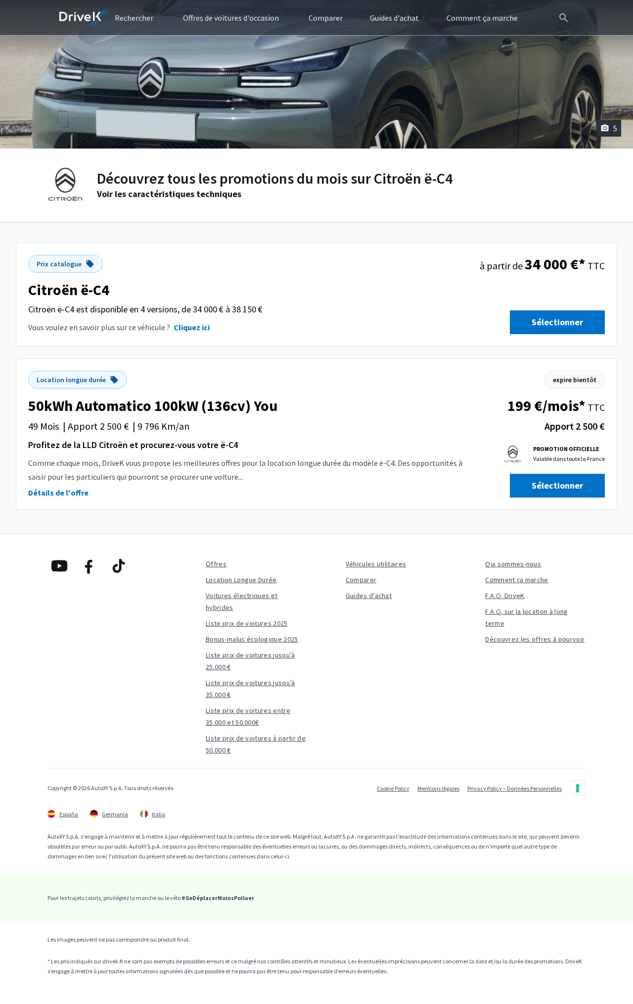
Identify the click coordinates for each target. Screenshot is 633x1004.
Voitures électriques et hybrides (241, 601)
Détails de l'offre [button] (58, 493)
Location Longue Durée (241, 579)
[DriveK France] (83, 18)
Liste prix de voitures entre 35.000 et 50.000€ (248, 716)
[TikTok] (119, 566)
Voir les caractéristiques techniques (169, 194)
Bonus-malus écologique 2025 (252, 639)
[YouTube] (59, 566)
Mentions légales (438, 788)
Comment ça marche (516, 579)
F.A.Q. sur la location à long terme (526, 617)
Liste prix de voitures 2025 (247, 623)
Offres (216, 563)
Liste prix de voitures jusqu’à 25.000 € (250, 661)
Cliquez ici (192, 327)
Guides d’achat (369, 595)
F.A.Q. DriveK (504, 595)
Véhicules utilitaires (376, 563)
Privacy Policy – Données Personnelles (514, 788)
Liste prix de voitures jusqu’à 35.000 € (250, 688)
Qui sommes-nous (513, 563)
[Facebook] (89, 566)
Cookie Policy (393, 788)
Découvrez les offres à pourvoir (535, 639)
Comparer (361, 579)
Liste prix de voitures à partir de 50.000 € (256, 744)
